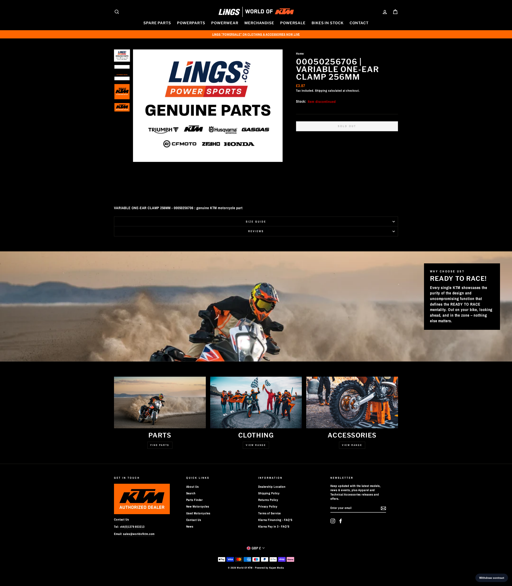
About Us (192, 487)
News (190, 526)
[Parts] (160, 402)
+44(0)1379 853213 (132, 527)
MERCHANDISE (259, 23)
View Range (256, 445)
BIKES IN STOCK (328, 23)
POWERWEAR (224, 23)
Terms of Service (269, 513)
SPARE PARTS (157, 23)
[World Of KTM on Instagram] (332, 521)
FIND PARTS (159, 445)
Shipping (321, 90)
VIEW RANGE (352, 445)
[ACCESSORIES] (352, 402)
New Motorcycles (197, 506)
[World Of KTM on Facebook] (340, 521)
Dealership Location (272, 487)
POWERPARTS (191, 23)
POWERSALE (293, 23)
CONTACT (359, 23)
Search (191, 493)
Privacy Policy (267, 506)
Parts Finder (194, 500)
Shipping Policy (269, 493)
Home (300, 53)
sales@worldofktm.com (139, 534)
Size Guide (256, 221)
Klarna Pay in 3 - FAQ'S (273, 526)
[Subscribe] (383, 508)
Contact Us (121, 519)
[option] (256, 34)
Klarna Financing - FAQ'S (275, 520)
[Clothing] (256, 402)
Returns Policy (268, 500)
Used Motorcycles (198, 513)
